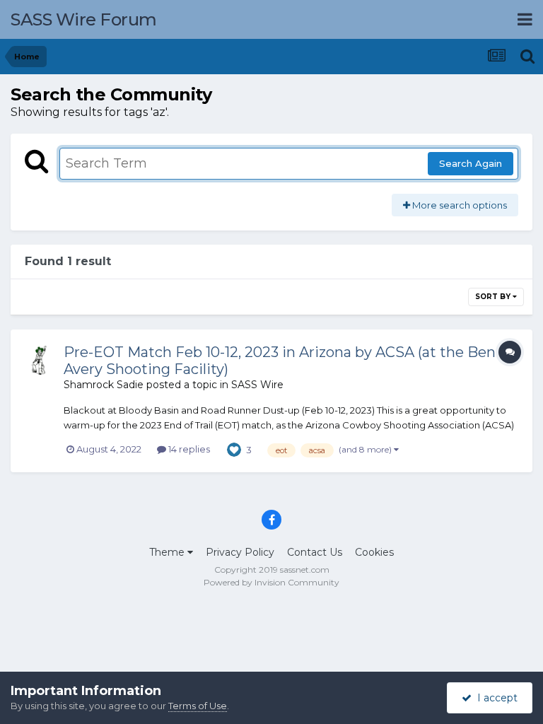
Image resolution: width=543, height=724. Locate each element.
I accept (495, 697)
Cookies (374, 552)
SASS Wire (257, 384)
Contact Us (314, 552)
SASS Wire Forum (84, 19)
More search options (458, 205)
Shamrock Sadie (104, 384)
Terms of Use (197, 705)
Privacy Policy (240, 552)
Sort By (494, 296)
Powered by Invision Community (271, 582)
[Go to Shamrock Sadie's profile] (40, 359)
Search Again (470, 163)
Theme (168, 552)
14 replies (188, 449)
